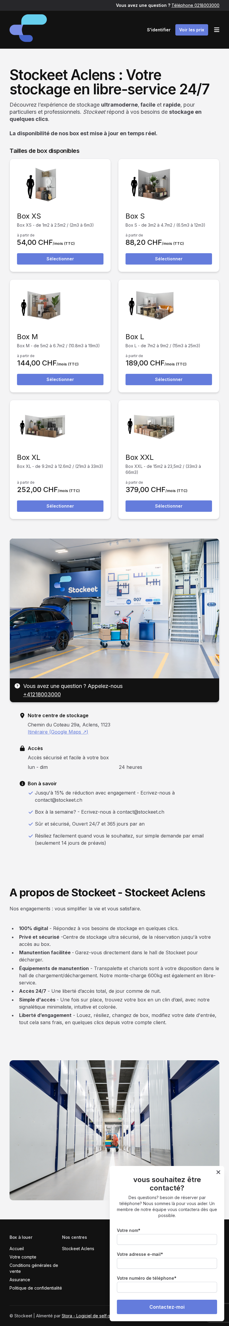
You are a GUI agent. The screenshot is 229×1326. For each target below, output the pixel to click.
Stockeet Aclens (78, 1248)
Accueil (17, 1248)
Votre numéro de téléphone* (147, 1278)
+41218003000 (42, 694)
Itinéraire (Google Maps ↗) (58, 732)
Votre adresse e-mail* (140, 1254)
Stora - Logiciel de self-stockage (94, 1315)
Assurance (20, 1279)
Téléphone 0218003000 (195, 5)
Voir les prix (191, 29)
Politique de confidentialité (36, 1287)
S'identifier (159, 29)
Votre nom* (128, 1230)
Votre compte (23, 1256)
